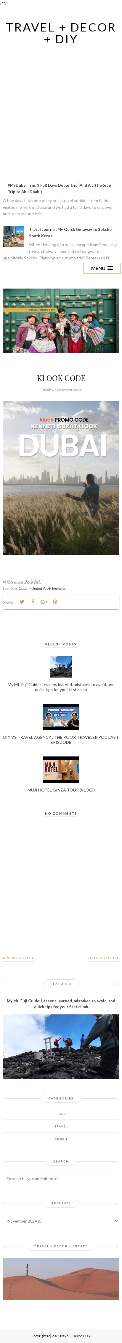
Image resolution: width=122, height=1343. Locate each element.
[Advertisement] (61, 109)
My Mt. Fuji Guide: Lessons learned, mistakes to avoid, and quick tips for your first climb (61, 1003)
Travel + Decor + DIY (61, 32)
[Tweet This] (22, 602)
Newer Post (20, 958)
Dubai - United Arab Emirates (42, 588)
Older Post (101, 958)
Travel (61, 1126)
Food (61, 1113)
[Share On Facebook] (33, 602)
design (61, 1139)
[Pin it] (55, 602)
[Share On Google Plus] (44, 602)
